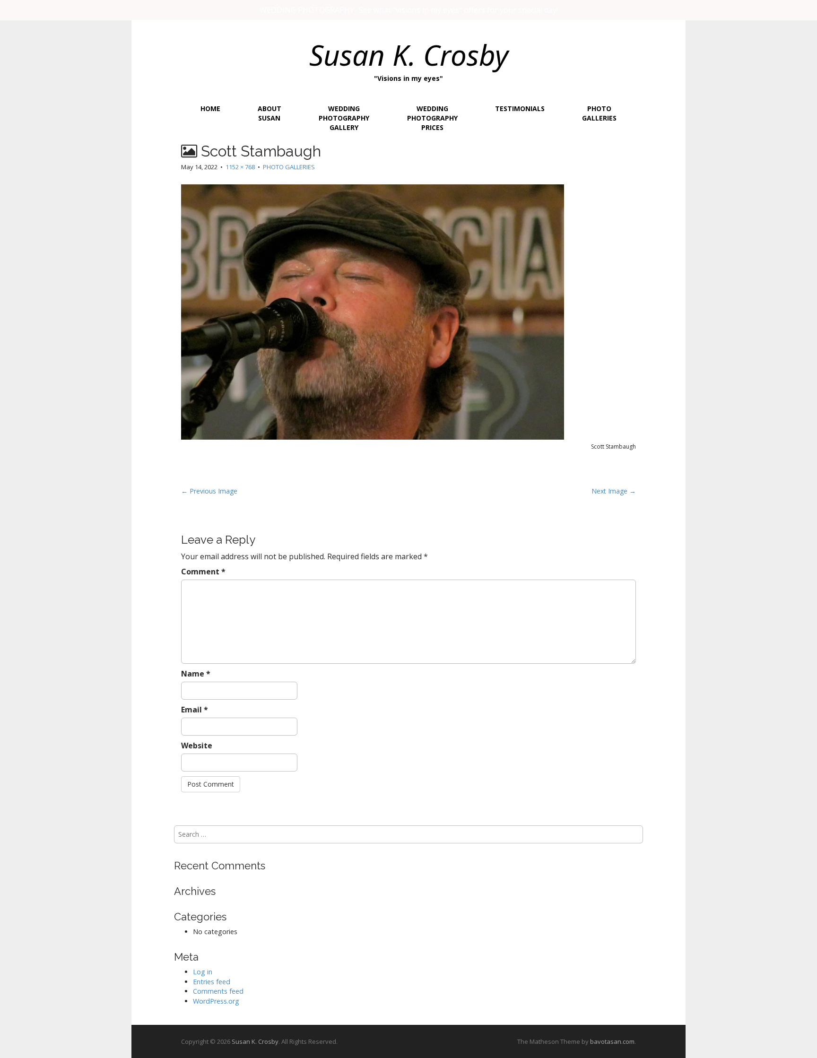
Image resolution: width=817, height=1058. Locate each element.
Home (210, 108)
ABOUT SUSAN (269, 113)
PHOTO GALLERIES (599, 113)
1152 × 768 (240, 167)
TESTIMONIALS (520, 108)
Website (196, 745)
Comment (203, 571)
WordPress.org (216, 1001)
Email (194, 709)
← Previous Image (209, 490)
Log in (202, 971)
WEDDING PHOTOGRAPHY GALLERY (344, 118)
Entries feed (211, 981)
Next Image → (613, 490)
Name (195, 673)
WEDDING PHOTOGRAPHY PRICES (432, 118)
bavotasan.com (612, 1041)
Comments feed (218, 991)
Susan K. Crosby (408, 54)
